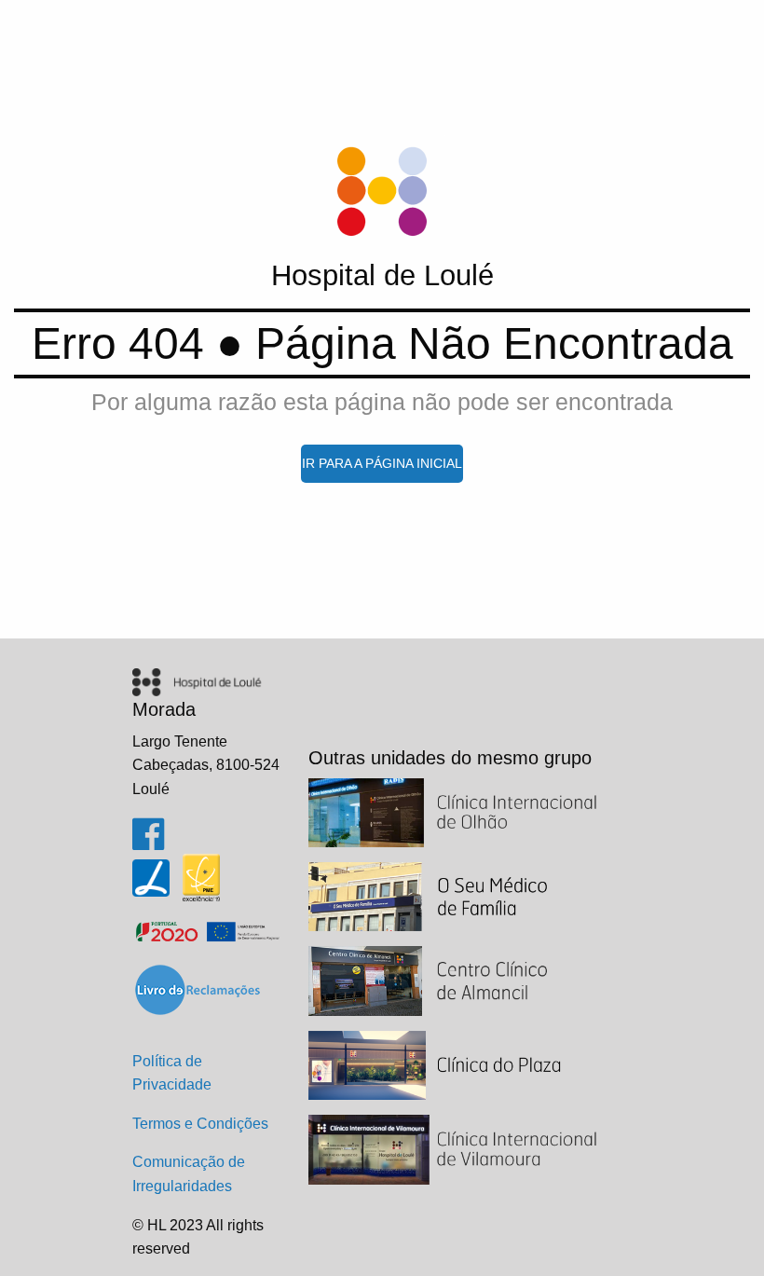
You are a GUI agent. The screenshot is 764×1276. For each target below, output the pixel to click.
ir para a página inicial (382, 463)
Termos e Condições (200, 1124)
